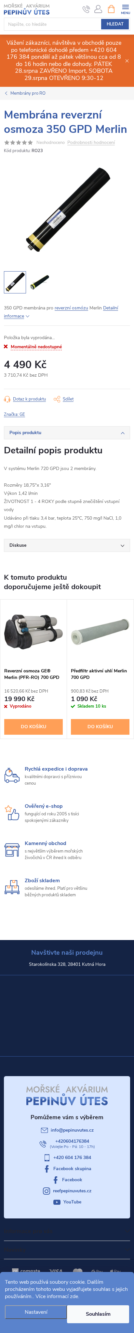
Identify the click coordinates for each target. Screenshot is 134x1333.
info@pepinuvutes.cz (72, 1130)
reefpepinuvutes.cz (72, 1191)
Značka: (14, 414)
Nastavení (36, 1312)
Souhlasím (98, 1314)
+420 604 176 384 (72, 1157)
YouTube (72, 1202)
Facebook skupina (72, 1169)
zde (74, 1296)
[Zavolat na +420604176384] (86, 9)
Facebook (72, 1180)
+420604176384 (72, 1141)
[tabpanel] (33, 669)
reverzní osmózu (71, 308)
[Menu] (125, 8)
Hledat (115, 24)
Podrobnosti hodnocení (91, 143)
